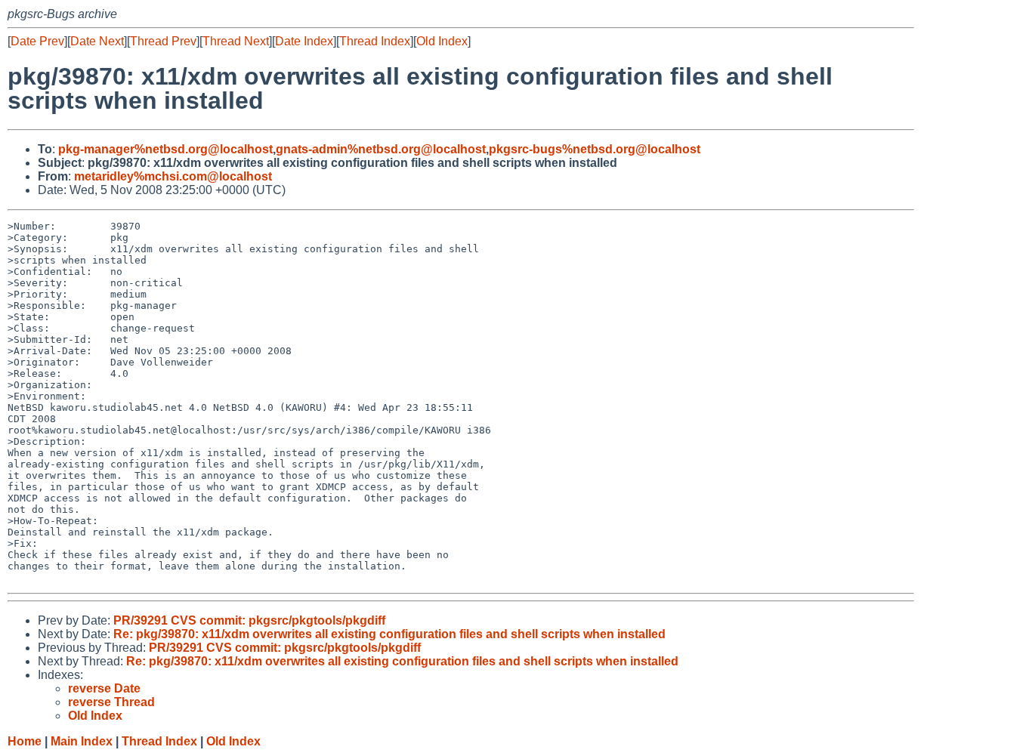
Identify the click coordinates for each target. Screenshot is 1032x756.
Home (25, 741)
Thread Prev (163, 41)
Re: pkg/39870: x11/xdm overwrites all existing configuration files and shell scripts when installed (389, 634)
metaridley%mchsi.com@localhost (173, 176)
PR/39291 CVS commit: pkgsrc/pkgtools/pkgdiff (249, 620)
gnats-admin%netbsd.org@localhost (381, 149)
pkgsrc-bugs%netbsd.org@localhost (594, 149)
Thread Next (235, 41)
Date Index (304, 41)
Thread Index (374, 41)
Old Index (442, 41)
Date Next (97, 41)
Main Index (82, 741)
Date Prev (37, 41)
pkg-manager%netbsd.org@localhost (165, 149)
